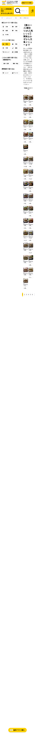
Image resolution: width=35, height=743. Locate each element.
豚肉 (16, 18)
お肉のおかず (9, 18)
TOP (2, 18)
